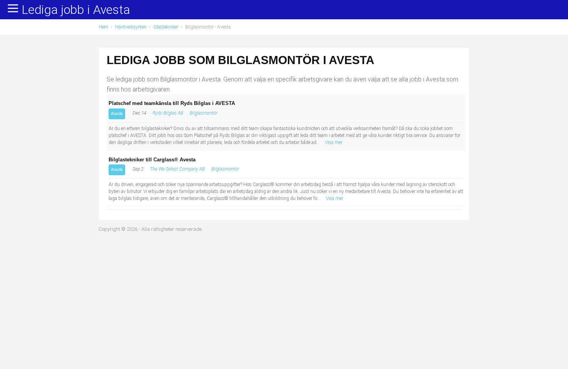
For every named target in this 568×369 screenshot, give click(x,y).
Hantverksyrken (130, 27)
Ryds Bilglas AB (168, 113)
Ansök (117, 113)
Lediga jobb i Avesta (76, 10)
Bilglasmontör (204, 113)
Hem (103, 27)
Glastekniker (165, 27)
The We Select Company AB (177, 169)
